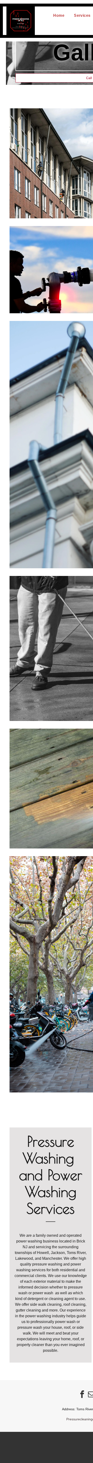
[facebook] (82, 1395)
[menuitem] (58, 15)
